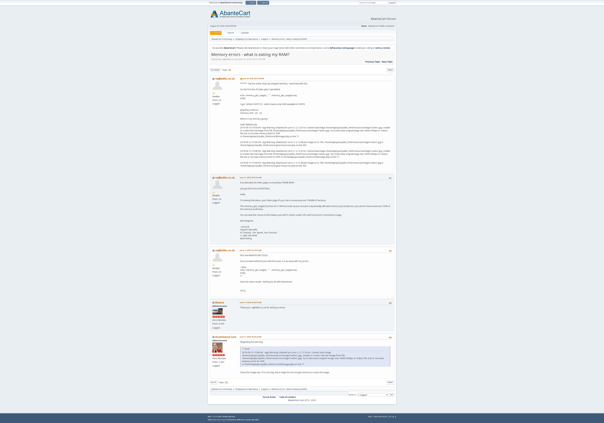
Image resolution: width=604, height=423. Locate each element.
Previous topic (372, 61)
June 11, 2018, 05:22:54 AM (250, 302)
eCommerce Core (225, 337)
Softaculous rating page (342, 48)
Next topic (387, 61)
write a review (382, 48)
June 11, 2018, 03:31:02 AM (250, 177)
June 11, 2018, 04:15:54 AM (250, 250)
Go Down (215, 70)
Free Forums (221, 420)
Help (370, 416)
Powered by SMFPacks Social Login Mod (243, 420)
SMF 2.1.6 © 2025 (214, 417)
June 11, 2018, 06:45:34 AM (250, 337)
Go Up (213, 382)
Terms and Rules (380, 416)
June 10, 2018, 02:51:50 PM (253, 78)
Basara (219, 302)
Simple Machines (228, 417)
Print (390, 70)
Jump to (352, 394)
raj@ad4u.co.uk (225, 78)
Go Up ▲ (392, 416)
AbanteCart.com (296, 400)
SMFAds (211, 420)
